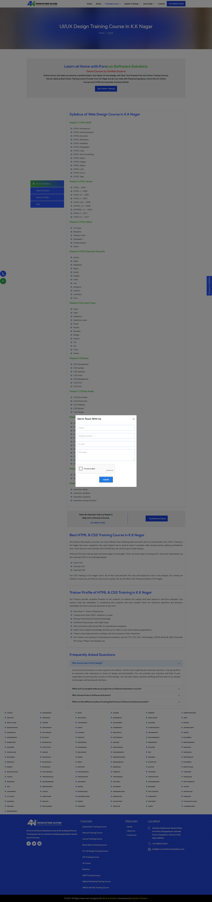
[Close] (134, 419)
